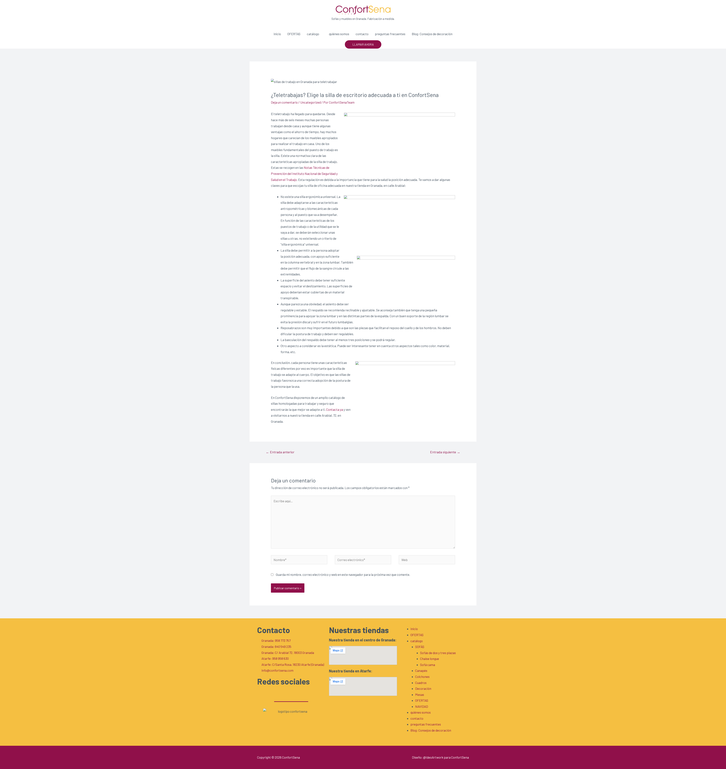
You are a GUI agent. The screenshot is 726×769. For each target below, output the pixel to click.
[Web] (427, 560)
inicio (277, 34)
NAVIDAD (421, 706)
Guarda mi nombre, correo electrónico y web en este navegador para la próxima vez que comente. (343, 574)
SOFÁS (419, 647)
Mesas (419, 694)
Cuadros (421, 683)
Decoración (423, 688)
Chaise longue (429, 658)
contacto (362, 34)
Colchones (422, 676)
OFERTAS (293, 34)
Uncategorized (310, 102)
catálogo (313, 34)
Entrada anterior (280, 452)
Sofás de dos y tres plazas (438, 653)
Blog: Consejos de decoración (432, 34)
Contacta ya (335, 409)
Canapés (421, 670)
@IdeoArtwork (433, 757)
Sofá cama (427, 665)
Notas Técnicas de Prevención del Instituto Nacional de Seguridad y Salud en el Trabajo (304, 173)
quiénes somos (339, 34)
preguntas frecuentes (390, 34)
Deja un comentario (284, 102)
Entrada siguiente (445, 452)
